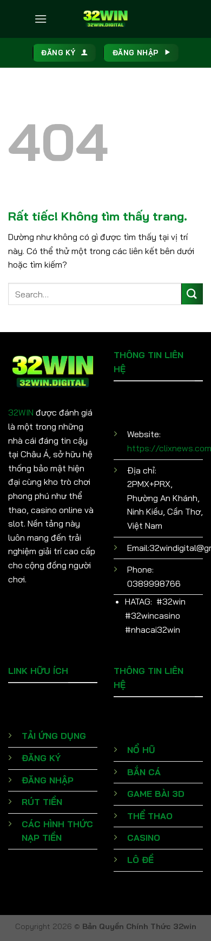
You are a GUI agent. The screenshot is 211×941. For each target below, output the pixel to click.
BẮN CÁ (144, 772)
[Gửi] (192, 293)
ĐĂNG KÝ (41, 757)
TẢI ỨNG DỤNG (54, 735)
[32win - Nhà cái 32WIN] (105, 19)
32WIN (21, 412)
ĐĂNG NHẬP (48, 780)
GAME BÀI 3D (155, 793)
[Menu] (40, 18)
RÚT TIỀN (42, 801)
